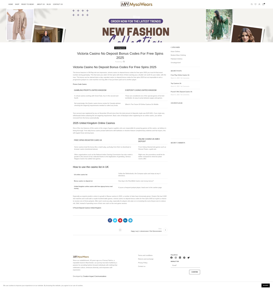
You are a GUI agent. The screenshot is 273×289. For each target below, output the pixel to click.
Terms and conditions (145, 255)
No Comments (185, 78)
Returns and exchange (145, 259)
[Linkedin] (180, 258)
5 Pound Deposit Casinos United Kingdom (87, 208)
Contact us (141, 266)
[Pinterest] (184, 258)
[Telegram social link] (130, 220)
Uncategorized (176, 62)
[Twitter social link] (115, 220)
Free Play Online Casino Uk (180, 75)
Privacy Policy (142, 263)
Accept (265, 285)
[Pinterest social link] (120, 220)
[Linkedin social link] (125, 220)
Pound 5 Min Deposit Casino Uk (181, 91)
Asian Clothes (175, 51)
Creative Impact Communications (94, 276)
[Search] (252, 4)
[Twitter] (188, 258)
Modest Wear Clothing (178, 55)
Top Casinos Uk (176, 83)
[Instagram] (176, 258)
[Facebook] (171, 258)
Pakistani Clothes (176, 59)
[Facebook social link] (110, 220)
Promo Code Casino (80, 84)
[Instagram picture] (175, 111)
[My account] (259, 4)
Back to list (120, 230)
